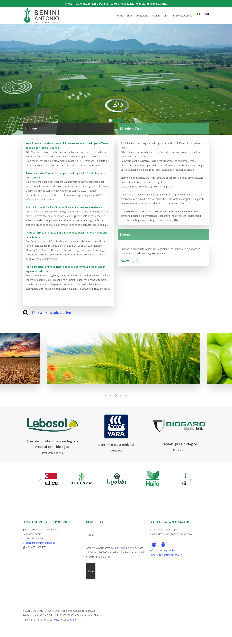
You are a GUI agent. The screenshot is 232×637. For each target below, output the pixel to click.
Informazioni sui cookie (162, 550)
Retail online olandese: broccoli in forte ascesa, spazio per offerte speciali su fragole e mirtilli (67, 145)
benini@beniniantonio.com (40, 542)
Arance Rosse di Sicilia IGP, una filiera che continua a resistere (64, 207)
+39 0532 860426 (34, 538)
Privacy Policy (51, 619)
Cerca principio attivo (51, 312)
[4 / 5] (116, 358)
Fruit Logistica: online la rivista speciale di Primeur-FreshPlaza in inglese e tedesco (65, 269)
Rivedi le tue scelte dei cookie (166, 554)
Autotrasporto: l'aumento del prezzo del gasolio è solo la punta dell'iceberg (65, 175)
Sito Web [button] (126, 261)
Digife (73, 619)
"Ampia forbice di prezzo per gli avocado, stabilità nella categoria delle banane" (67, 235)
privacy (121, 547)
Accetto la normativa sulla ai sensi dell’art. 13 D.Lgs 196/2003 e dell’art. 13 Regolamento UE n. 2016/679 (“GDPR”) (115, 552)
